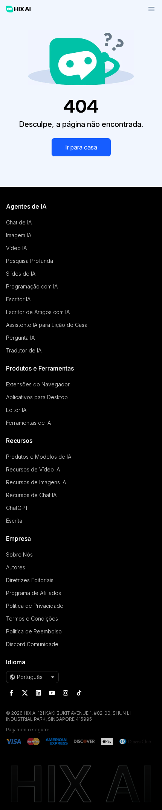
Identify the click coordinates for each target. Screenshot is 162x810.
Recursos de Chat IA (31, 495)
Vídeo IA (16, 248)
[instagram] (65, 692)
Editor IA (16, 410)
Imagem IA (18, 235)
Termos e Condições (32, 618)
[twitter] (24, 692)
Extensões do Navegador (38, 384)
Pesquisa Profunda (29, 261)
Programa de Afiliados (33, 593)
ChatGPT (17, 508)
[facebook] (11, 692)
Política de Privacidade (34, 606)
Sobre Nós (19, 554)
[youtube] (52, 692)
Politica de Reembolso (34, 631)
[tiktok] (79, 692)
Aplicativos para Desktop (37, 397)
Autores (15, 567)
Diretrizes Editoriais (29, 580)
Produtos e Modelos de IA (38, 456)
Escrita (14, 520)
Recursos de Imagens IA (36, 482)
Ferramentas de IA (28, 422)
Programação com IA (32, 286)
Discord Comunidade (32, 644)
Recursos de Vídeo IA (33, 469)
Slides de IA (20, 273)
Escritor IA (18, 299)
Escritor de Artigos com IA (38, 312)
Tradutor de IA (23, 350)
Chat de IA (19, 222)
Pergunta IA (20, 337)
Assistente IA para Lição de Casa (46, 325)
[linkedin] (38, 692)
